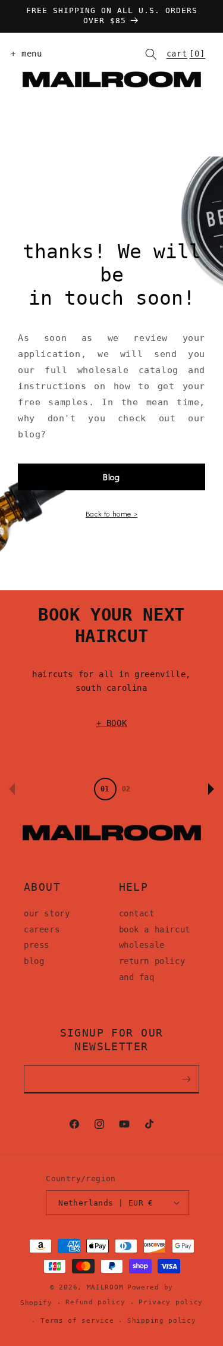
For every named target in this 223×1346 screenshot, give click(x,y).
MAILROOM (105, 1287)
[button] (24, 54)
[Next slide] (211, 789)
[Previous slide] (12, 789)
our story (47, 913)
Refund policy (95, 1302)
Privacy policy (171, 1302)
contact (137, 913)
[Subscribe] (186, 1079)
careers (41, 929)
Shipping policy (161, 1321)
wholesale (142, 945)
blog (34, 961)
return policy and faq (152, 969)
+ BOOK (111, 723)
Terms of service (77, 1321)
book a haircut (154, 929)
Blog (111, 477)
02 (126, 789)
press (36, 945)
